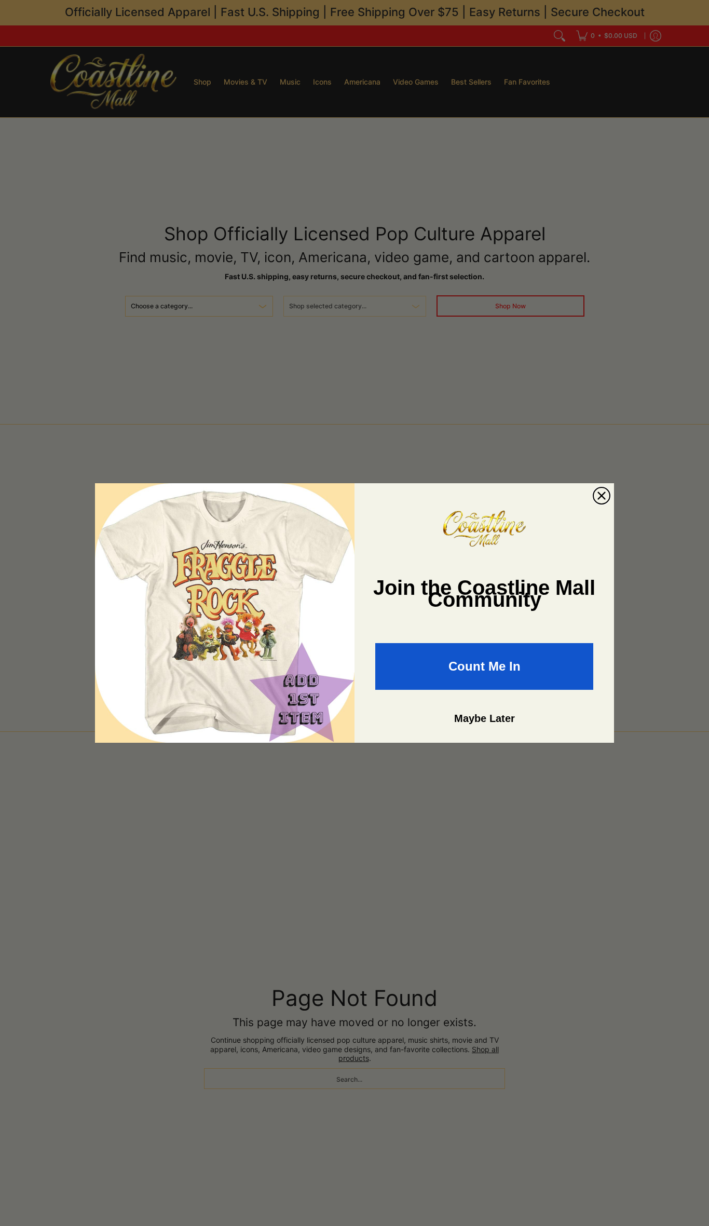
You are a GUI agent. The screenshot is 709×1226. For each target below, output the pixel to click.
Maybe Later (484, 718)
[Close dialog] (601, 495)
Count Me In (484, 666)
